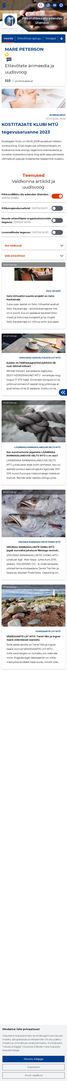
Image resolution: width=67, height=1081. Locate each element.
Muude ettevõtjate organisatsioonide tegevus (26, 220)
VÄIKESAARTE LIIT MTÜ (47, 631)
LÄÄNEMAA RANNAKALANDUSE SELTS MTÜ (37, 447)
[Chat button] (48, 5)
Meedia (8, 38)
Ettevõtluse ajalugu (29, 38)
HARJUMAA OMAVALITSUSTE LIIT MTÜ (39, 358)
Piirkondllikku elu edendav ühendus (26, 196)
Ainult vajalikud (33, 1075)
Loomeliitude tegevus (25, 232)
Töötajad (50, 38)
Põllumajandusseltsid (25, 208)
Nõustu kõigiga (33, 1058)
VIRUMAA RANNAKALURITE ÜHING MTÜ (39, 542)
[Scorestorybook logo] (4, 5)
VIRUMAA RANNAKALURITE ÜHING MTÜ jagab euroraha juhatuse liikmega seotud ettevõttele (32, 550)
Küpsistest (33, 1067)
